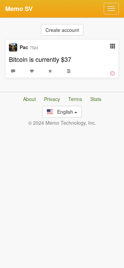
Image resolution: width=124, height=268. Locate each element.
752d (34, 47)
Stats (95, 99)
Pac (24, 47)
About (29, 99)
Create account (62, 29)
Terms (75, 99)
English (63, 111)
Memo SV (19, 8)
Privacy (52, 99)
